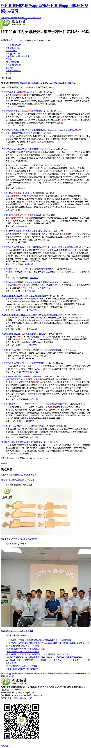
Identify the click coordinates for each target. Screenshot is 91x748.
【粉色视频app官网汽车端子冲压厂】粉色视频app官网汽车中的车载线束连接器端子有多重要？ (48, 643)
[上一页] (33, 458)
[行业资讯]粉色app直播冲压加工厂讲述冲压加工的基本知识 (25, 149)
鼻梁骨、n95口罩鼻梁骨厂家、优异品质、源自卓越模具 (37, 655)
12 (53, 458)
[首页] (32, 458)
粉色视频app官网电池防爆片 (17, 56)
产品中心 (9, 59)
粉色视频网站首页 (13, 45)
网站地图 (37, 18)
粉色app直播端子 (61, 83)
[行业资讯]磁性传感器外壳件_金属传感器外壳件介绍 (23, 231)
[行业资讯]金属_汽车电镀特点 (19, 215)
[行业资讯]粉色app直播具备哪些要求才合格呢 (23, 334)
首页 (22, 88)
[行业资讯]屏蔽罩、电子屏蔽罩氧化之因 (23, 377)
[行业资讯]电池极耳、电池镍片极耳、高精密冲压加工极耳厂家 (34, 404)
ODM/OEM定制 (12, 62)
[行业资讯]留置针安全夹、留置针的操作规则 (23, 296)
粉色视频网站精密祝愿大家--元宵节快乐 (23, 646)
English (7, 18)
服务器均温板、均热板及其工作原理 (26, 649)
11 (50, 458)
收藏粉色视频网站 (18, 18)
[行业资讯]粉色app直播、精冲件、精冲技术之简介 (29, 350)
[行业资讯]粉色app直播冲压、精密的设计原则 (25, 426)
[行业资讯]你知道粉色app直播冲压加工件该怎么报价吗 (24, 165)
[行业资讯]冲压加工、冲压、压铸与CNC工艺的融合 (27, 269)
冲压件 (51, 83)
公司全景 (9, 73)
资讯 (27, 264)
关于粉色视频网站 (13, 71)
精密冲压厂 (72, 83)
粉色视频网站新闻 (13, 65)
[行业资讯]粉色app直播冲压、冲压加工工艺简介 (23, 363)
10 (48, 458)
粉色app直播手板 (13, 54)
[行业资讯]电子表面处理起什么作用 (18, 193)
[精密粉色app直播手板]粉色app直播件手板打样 (20, 442)
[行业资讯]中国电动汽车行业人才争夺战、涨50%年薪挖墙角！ (32, 315)
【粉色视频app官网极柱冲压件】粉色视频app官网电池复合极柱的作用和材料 (39, 640)
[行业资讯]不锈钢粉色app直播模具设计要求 (22, 111)
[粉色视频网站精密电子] (14, 25)
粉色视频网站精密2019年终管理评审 (23, 669)
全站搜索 (30, 88)
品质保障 (9, 68)
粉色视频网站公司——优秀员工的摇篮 (23, 652)
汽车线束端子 (11, 51)
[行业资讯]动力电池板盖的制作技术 (18, 92)
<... (35, 458)
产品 (31, 264)
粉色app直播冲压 (41, 83)
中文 (3, 18)
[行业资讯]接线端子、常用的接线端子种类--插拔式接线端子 (28, 282)
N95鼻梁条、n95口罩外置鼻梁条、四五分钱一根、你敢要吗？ (45, 657)
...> (55, 458)
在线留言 (29, 18)
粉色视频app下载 (13, 48)
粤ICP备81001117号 (23, 698)
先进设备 (53, 674)
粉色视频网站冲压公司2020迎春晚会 (22, 666)
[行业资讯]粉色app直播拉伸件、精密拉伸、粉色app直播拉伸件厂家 (36, 247)
